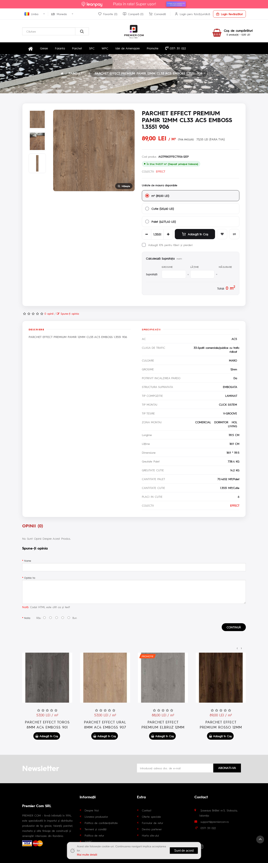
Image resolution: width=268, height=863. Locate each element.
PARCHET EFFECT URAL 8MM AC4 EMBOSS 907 (105, 724)
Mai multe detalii (87, 854)
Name (27, 560)
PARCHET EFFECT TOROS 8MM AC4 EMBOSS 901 (47, 724)
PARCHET (75, 73)
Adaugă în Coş (198, 234)
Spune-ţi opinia (69, 313)
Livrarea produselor (96, 816)
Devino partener (152, 829)
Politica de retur (94, 835)
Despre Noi (92, 810)
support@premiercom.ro (215, 821)
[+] (168, 234)
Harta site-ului (150, 835)
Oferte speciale (151, 816)
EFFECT (160, 171)
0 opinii (49, 313)
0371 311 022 (177, 48)
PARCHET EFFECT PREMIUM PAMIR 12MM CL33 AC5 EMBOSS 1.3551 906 (148, 73)
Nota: (27, 618)
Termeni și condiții (96, 829)
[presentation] (237, 647)
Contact (146, 810)
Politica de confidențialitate (101, 823)
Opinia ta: (29, 577)
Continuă (234, 627)
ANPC (88, 841)
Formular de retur (152, 823)
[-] (146, 234)
